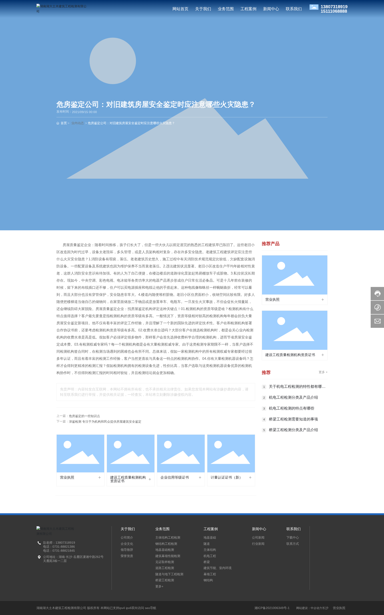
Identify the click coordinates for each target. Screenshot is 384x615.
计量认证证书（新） (227, 477)
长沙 (325, 608)
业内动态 (77, 123)
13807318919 (334, 6)
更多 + (323, 372)
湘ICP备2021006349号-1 (272, 608)
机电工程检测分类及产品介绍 (293, 397)
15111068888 (334, 11)
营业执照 (67, 477)
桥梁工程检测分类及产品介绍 (293, 430)
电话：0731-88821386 (59, 546)
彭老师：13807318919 (59, 542)
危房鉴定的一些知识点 (84, 416)
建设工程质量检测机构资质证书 (128, 479)
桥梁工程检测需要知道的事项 (293, 419)
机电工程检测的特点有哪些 (291, 408)
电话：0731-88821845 (59, 550)
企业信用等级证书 (174, 477)
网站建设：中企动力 (309, 608)
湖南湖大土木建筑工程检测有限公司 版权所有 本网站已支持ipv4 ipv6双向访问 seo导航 (96, 608)
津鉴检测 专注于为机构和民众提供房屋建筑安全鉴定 (105, 421)
